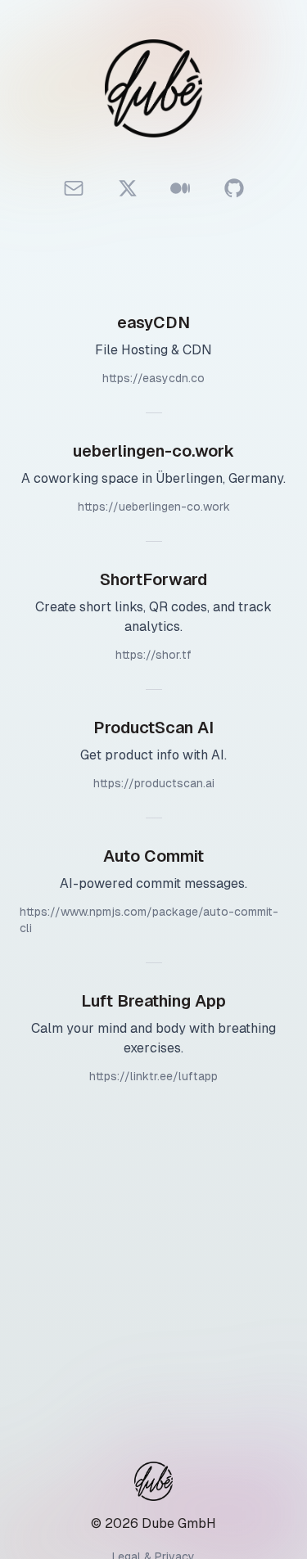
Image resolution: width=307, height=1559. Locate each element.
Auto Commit (153, 856)
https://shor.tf (153, 654)
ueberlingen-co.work (153, 451)
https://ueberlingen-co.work (154, 506)
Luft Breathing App (153, 1001)
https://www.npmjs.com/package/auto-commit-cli (149, 920)
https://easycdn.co (153, 378)
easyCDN (153, 322)
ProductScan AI (153, 728)
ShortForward (153, 579)
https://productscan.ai (153, 783)
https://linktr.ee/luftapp (153, 1076)
